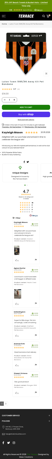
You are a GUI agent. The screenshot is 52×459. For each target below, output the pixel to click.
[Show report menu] (36, 260)
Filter (17, 218)
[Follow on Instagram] (13, 443)
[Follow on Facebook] (3, 443)
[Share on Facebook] (24, 161)
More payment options (26, 120)
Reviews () (11, 89)
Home (4, 24)
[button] (26, 10)
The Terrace (32, 454)
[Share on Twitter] (28, 161)
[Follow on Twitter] (8, 443)
